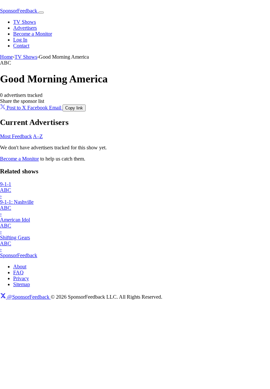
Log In (20, 40)
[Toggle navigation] (41, 13)
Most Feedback (16, 136)
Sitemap (21, 284)
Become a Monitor (32, 34)
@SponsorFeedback (28, 297)
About (19, 266)
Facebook (38, 107)
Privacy (21, 278)
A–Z (38, 136)
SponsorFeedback (18, 255)
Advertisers (25, 28)
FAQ (18, 272)
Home (6, 57)
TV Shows (24, 22)
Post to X (16, 107)
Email (56, 107)
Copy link (74, 107)
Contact (21, 45)
